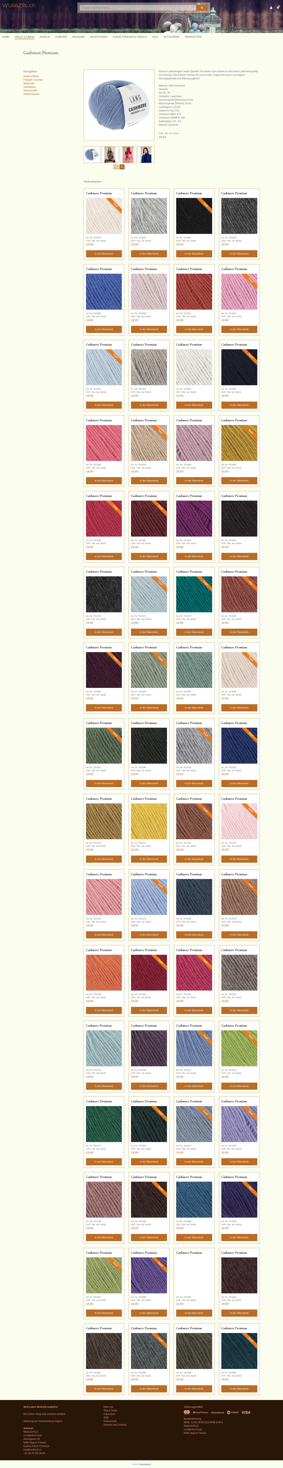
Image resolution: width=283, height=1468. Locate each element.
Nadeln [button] (45, 37)
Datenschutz (110, 1421)
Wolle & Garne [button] (24, 37)
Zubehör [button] (61, 37)
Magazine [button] (78, 37)
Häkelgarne (29, 87)
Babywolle (29, 83)
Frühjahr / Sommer (33, 80)
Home (5, 37)
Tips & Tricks (110, 1410)
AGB (106, 1417)
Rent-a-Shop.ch (145, 1464)
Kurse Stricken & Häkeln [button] (130, 37)
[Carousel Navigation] (119, 166)
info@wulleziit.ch (32, 1449)
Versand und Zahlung (115, 1424)
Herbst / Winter (31, 76)
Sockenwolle (30, 90)
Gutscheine (172, 37)
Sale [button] (155, 37)
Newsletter (193, 37)
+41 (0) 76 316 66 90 (34, 1453)
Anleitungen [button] (98, 37)
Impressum (109, 1414)
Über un (108, 1407)
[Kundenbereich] (272, 8)
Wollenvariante (31, 94)
